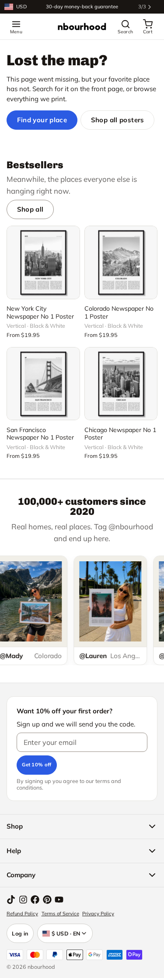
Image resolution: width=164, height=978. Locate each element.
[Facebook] (35, 899)
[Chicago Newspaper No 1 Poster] (121, 384)
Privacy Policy (98, 914)
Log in (20, 933)
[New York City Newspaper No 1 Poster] (43, 262)
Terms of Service (60, 914)
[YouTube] (59, 899)
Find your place (42, 120)
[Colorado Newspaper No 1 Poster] (121, 262)
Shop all (30, 209)
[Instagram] (23, 899)
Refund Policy (22, 914)
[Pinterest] (47, 899)
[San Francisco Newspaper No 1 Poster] (43, 384)
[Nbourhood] (82, 27)
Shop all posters (117, 120)
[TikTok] (11, 899)
